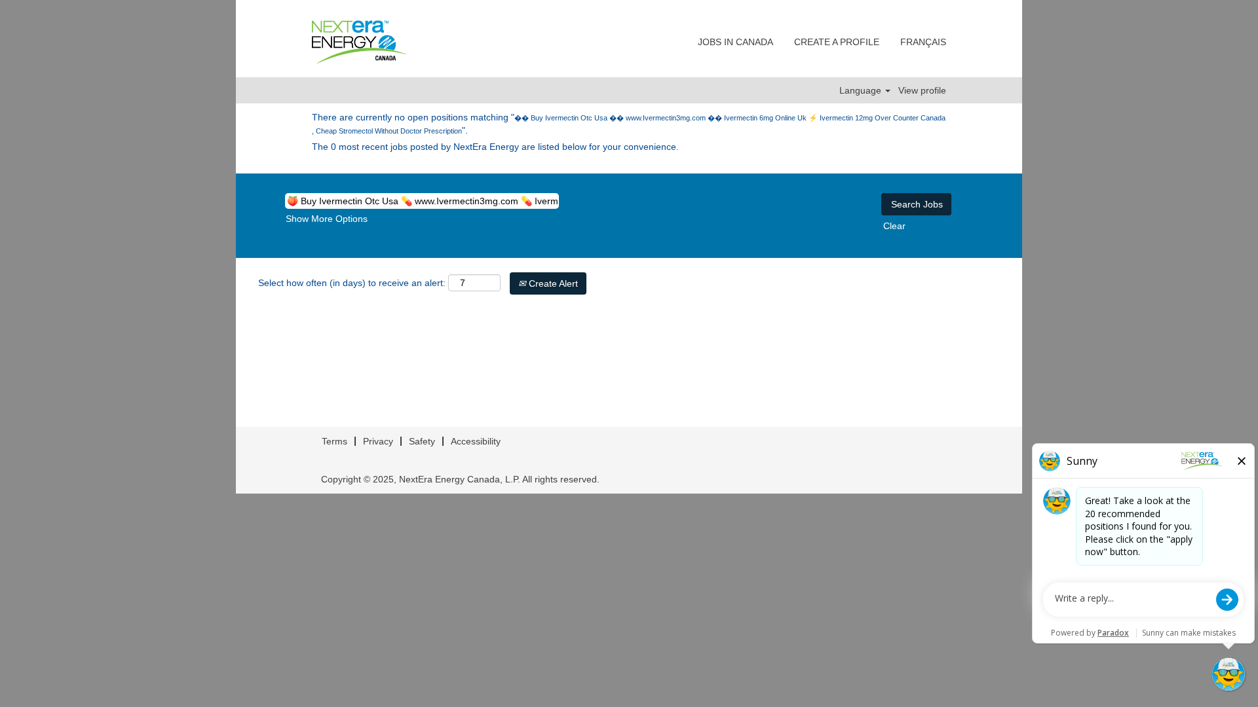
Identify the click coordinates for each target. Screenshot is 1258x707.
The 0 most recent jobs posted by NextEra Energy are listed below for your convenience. (495, 146)
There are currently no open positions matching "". (628, 124)
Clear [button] (894, 226)
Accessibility (476, 441)
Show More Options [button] (327, 218)
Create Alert (552, 283)
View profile (922, 90)
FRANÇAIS (923, 42)
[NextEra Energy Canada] (359, 42)
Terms (334, 441)
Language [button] (861, 90)
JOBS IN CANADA (735, 42)
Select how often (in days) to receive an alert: (352, 283)
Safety (422, 441)
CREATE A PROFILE (836, 42)
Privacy (378, 441)
